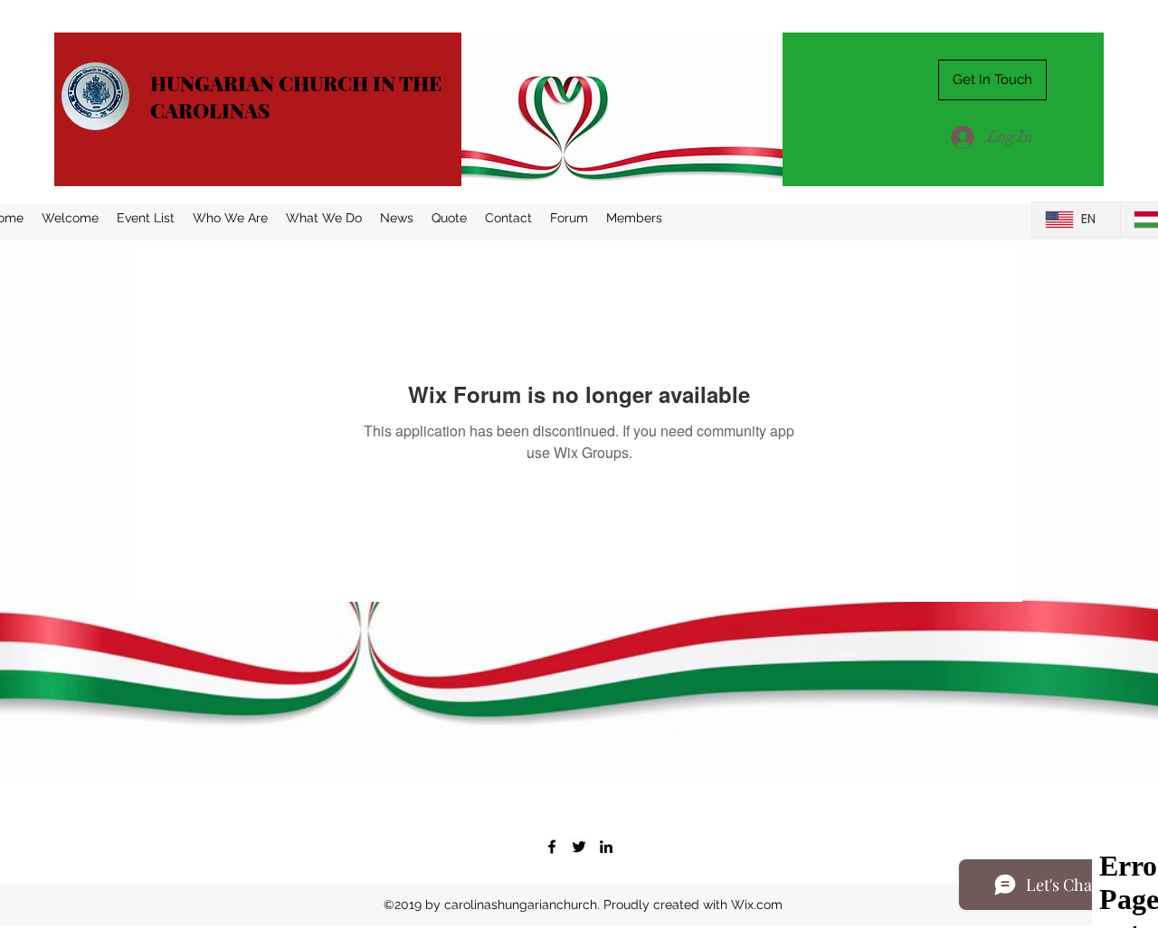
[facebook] (552, 847)
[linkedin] (606, 847)
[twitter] (579, 847)
